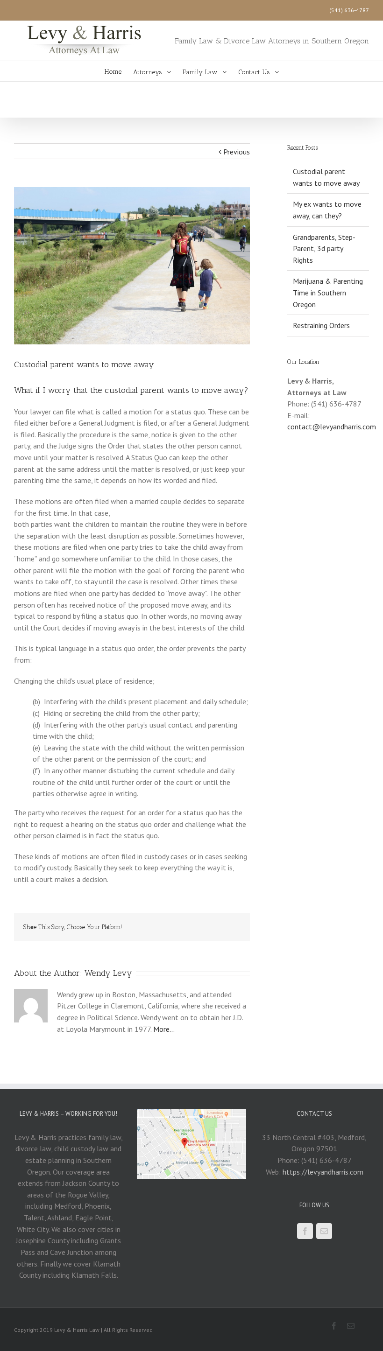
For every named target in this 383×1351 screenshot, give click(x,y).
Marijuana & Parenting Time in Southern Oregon (328, 292)
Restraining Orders (321, 325)
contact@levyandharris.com (331, 426)
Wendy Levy (108, 973)
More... (164, 1029)
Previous (236, 151)
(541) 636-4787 (349, 10)
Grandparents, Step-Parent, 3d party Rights (324, 248)
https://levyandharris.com (323, 1171)
